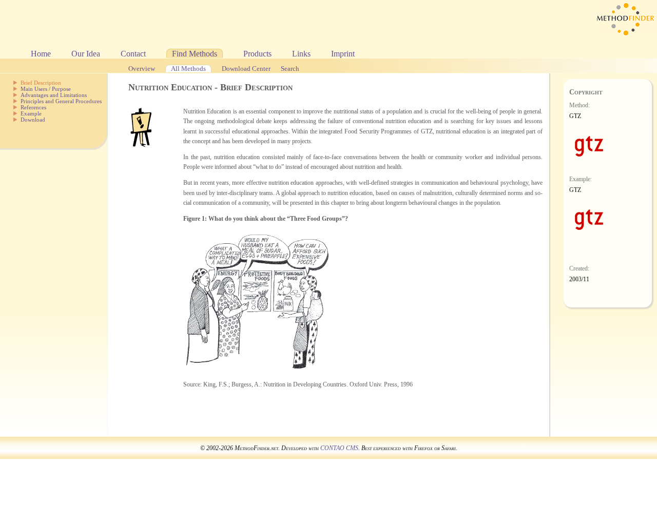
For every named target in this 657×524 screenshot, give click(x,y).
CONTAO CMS (339, 448)
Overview (141, 68)
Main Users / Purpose (46, 89)
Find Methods (194, 53)
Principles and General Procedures (61, 101)
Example (31, 113)
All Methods (188, 68)
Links (301, 53)
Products (257, 53)
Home (41, 53)
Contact (133, 53)
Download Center (246, 68)
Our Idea (85, 53)
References (33, 107)
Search (290, 68)
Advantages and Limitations (54, 95)
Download (33, 120)
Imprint (343, 53)
